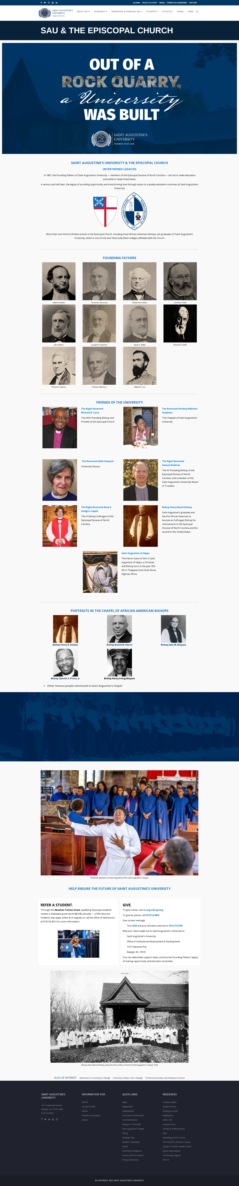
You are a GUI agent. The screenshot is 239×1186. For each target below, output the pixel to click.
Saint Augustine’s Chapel (133, 1128)
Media (162, 3)
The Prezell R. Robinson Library (177, 1142)
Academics (100, 11)
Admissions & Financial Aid (126, 11)
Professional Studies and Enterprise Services (165, 1078)
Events (125, 1146)
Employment (128, 1111)
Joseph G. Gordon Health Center (177, 1146)
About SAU (83, 11)
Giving (180, 11)
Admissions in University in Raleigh (95, 1078)
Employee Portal (170, 1111)
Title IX (166, 1159)
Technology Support (172, 1155)
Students (151, 11)
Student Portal (169, 1106)
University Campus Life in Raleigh (128, 1078)
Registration (127, 1106)
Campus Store (169, 1124)
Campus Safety (169, 1102)
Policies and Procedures (133, 1155)
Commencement (129, 1120)
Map (165, 1133)
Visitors (193, 3)
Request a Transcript (131, 1124)
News (190, 11)
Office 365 (167, 1120)
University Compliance (132, 1151)
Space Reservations (171, 1151)
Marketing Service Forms (174, 1137)
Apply (124, 1102)
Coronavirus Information (133, 1115)
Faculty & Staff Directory (174, 1128)
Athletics (167, 11)
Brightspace (168, 1115)
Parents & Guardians (177, 3)
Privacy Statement (130, 1159)
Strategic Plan (128, 1137)
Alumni (136, 3)
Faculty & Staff (149, 3)
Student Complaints (131, 1142)
